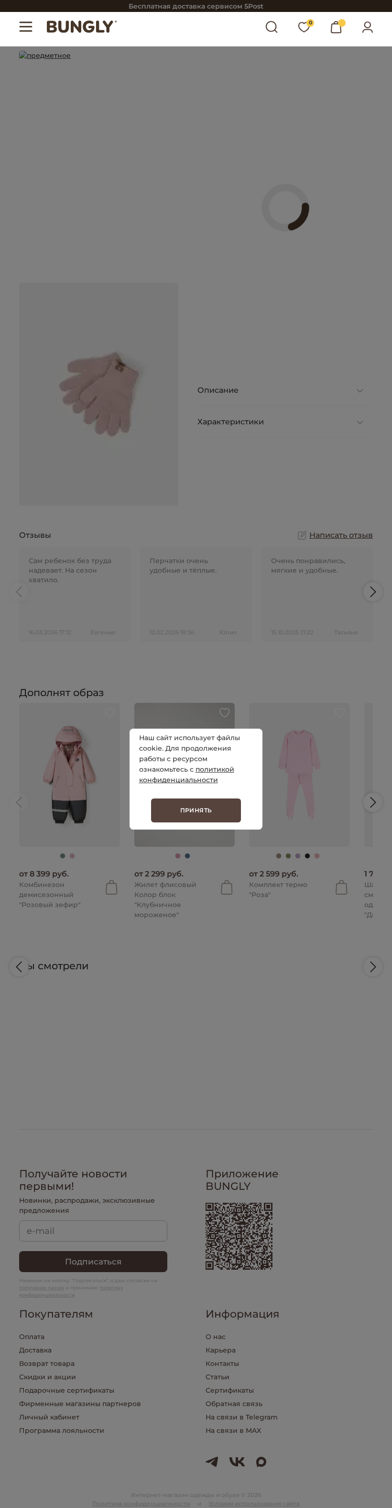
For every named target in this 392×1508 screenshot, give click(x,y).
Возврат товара (47, 1363)
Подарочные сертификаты (66, 1390)
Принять (196, 810)
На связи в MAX (233, 1430)
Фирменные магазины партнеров (80, 1403)
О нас (216, 1336)
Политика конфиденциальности (141, 1503)
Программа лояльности (61, 1430)
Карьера (221, 1350)
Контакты (222, 1363)
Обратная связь (234, 1403)
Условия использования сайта (254, 1503)
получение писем (41, 1288)
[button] (19, 591)
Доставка (35, 1350)
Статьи (217, 1377)
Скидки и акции (47, 1377)
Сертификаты (230, 1390)
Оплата (31, 1336)
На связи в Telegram (242, 1417)
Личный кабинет (49, 1417)
